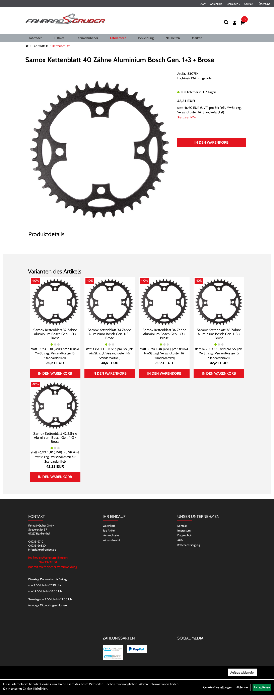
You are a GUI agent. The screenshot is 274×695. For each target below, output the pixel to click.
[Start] (27, 46)
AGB (180, 540)
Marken (197, 38)
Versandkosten (111, 535)
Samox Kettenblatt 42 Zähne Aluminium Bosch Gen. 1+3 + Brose (55, 437)
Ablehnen (243, 687)
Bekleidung (146, 38)
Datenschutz (185, 535)
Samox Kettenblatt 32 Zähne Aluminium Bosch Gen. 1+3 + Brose (55, 334)
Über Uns (264, 4)
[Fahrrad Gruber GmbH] (65, 19)
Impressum (184, 530)
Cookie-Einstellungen (217, 687)
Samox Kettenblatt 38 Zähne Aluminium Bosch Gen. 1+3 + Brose (219, 334)
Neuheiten (173, 38)
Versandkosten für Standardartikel (200, 112)
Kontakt (182, 526)
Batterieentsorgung (188, 545)
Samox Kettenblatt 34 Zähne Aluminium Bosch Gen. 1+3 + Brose (110, 334)
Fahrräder (35, 38)
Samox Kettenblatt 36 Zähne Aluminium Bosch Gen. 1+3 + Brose (164, 334)
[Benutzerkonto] (234, 22)
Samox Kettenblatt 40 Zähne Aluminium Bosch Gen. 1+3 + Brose (119, 59)
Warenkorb (216, 4)
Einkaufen (232, 4)
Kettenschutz (61, 46)
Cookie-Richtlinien (35, 689)
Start (203, 4)
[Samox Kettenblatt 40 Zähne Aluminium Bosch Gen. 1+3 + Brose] (99, 149)
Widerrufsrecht (111, 540)
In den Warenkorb (211, 142)
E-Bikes (59, 38)
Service (248, 4)
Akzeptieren (262, 687)
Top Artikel (109, 530)
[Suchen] (226, 22)
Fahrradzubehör (87, 38)
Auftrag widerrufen (242, 672)
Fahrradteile (118, 38)
